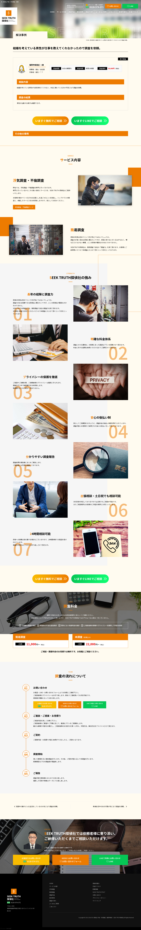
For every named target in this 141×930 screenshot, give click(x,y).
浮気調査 (52, 889)
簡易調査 (52, 892)
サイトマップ (97, 901)
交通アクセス (133, 12)
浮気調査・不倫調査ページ (24, 207)
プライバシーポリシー (99, 898)
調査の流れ (89, 12)
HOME (52, 12)
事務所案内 (123, 12)
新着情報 (95, 889)
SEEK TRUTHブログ (99, 892)
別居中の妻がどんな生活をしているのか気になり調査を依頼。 (37, 806)
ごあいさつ (113, 12)
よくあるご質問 (101, 12)
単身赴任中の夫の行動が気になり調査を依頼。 (109, 806)
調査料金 (72, 12)
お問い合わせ (97, 895)
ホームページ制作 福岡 (5, 928)
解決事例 (80, 12)
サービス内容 (61, 12)
